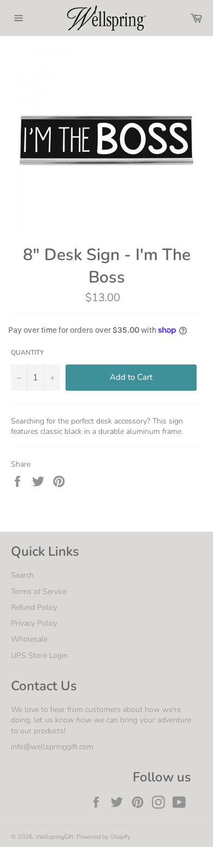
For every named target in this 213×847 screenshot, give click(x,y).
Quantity (27, 352)
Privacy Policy (34, 623)
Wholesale (29, 639)
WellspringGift (55, 837)
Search (22, 575)
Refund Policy (34, 607)
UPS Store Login (39, 655)
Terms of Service (39, 591)
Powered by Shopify (103, 837)
